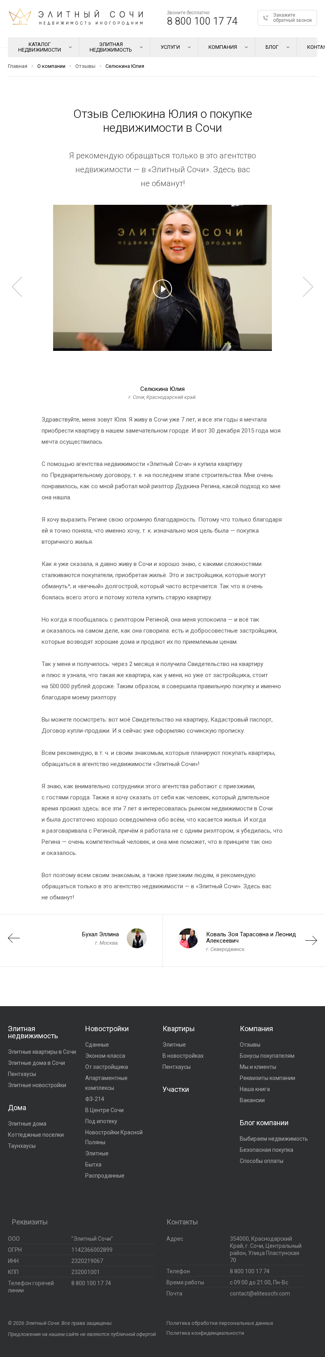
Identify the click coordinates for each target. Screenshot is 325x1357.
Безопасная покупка (266, 1150)
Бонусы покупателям (267, 1056)
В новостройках (183, 1056)
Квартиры (178, 1028)
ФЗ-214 (94, 1099)
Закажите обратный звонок (292, 17)
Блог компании (264, 1122)
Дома (17, 1107)
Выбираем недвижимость (274, 1139)
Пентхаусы (22, 1074)
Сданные (97, 1044)
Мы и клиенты (258, 1067)
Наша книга (255, 1089)
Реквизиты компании (267, 1078)
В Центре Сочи (104, 1110)
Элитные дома (27, 1123)
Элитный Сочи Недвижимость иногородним (76, 16)
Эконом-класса (105, 1056)
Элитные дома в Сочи (36, 1063)
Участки (175, 1089)
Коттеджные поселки (36, 1135)
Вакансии (252, 1100)
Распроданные (104, 1175)
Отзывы (250, 1044)
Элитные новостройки (37, 1085)
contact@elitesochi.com (260, 1293)
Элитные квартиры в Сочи (42, 1052)
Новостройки (107, 1028)
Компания (256, 1028)
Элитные (97, 1153)
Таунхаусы (22, 1146)
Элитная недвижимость (33, 1032)
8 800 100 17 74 (202, 21)
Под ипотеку (101, 1121)
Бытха (93, 1164)
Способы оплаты (261, 1161)
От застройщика (106, 1067)
